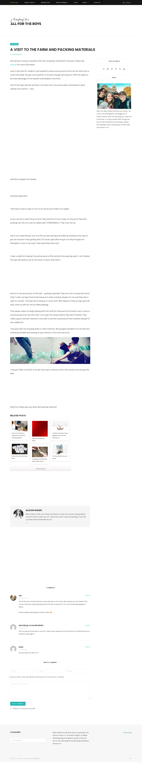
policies (13, 64)
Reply (88, 595)
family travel (29, 2)
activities (14, 2)
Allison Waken (17, 54)
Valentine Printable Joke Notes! (38, 439)
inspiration (45, 2)
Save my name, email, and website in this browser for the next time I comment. (37, 677)
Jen (20, 596)
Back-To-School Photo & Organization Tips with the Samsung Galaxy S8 (18, 435)
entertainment (61, 2)
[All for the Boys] (25, 21)
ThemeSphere (35, 758)
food (76, 2)
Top (130, 758)
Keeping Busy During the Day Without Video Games (39, 460)
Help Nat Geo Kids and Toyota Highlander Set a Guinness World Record (60, 435)
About (85, 2)
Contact (97, 2)
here (107, 127)
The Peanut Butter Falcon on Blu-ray (59, 457)
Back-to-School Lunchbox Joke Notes (19, 457)
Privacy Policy (127, 733)
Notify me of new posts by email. (24, 708)
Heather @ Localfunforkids (31, 625)
